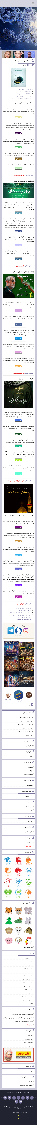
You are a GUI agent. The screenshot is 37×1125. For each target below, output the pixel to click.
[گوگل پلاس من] (5, 1098)
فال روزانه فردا (29, 1081)
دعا (32, 810)
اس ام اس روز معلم (28, 735)
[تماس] (14, 1098)
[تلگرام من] (27, 1098)
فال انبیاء (30, 756)
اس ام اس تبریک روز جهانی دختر (23, 608)
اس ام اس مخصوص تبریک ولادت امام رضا (21, 615)
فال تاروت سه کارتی (28, 972)
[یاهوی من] (32, 1098)
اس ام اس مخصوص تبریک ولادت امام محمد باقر (20, 612)
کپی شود (18, 117)
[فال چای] (26, 679)
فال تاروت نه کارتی (28, 986)
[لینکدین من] (16, 1102)
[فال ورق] (11, 679)
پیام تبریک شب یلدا (28, 1046)
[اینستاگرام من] (18, 1098)
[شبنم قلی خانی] (7, 55)
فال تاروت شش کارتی (27, 982)
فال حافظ (30, 1035)
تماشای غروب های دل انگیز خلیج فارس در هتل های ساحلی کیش (18, 1017)
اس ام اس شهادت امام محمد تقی (23, 610)
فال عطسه (30, 1071)
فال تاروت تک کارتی (28, 968)
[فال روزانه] (11, 649)
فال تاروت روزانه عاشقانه (27, 996)
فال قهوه (30, 767)
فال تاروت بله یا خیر (28, 1000)
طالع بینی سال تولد (28, 947)
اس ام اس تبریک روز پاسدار (12, 21)
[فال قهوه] (26, 664)
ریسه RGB (30, 842)
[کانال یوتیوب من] (20, 1102)
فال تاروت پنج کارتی (28, 979)
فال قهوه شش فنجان (28, 774)
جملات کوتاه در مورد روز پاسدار (23, 93)
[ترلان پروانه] (18, 55)
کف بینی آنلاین (29, 785)
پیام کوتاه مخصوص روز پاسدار (24, 96)
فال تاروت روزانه (29, 958)
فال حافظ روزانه (29, 1039)
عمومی (25, 705)
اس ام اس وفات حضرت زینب (26, 721)
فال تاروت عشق (29, 993)
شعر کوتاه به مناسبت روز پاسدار (23, 91)
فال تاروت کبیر (29, 961)
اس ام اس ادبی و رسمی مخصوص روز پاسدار (21, 98)
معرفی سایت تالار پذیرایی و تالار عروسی (24, 1021)
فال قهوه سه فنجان (28, 771)
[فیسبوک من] (23, 1098)
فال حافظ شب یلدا (28, 1042)
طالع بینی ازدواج (29, 796)
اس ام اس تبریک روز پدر (27, 728)
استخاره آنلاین (29, 746)
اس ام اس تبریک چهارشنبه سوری (25, 717)
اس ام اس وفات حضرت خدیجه (24, 619)
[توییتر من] (9, 1098)
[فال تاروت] (26, 649)
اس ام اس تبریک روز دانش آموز (25, 731)
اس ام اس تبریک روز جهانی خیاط (25, 724)
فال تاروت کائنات (29, 965)
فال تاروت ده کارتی (28, 989)
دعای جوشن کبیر (29, 806)
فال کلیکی (30, 821)
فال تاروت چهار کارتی (28, 975)
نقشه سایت (12, 1112)
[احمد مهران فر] (29, 55)
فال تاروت (30, 1003)
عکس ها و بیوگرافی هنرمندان (26, 1085)
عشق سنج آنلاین (29, 832)
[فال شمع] (11, 664)
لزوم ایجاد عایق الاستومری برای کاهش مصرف (22, 1014)
